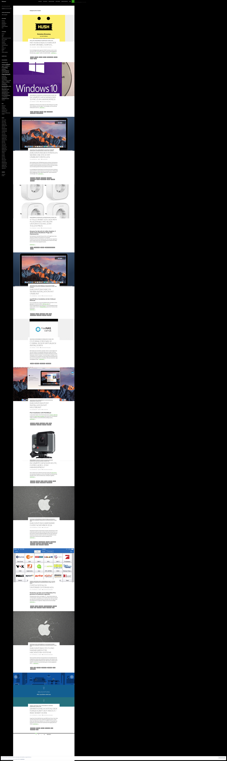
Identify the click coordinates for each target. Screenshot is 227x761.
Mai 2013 (3, 155)
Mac (10, 86)
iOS (35, 607)
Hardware (52, 149)
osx (7, 91)
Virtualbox (49, 363)
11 (44, 734)
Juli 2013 (3, 152)
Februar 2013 (4, 159)
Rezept (8, 92)
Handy (32, 607)
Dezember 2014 (4, 135)
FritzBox (54, 606)
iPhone (8, 82)
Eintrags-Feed (4, 108)
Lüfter (51, 543)
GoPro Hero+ (54, 472)
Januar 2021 (4, 121)
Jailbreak (5, 83)
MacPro (6, 87)
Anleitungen (58, 1)
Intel (50, 313)
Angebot (38, 481)
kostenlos (39, 607)
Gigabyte (38, 667)
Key (45, 111)
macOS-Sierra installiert (39, 416)
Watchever (3, 99)
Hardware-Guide (45, 543)
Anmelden (3, 107)
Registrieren (4, 105)
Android (31, 581)
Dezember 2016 (4, 128)
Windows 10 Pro (40, 113)
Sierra (48, 179)
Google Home (37, 247)
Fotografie (46, 460)
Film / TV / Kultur (40, 460)
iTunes (3, 83)
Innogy (42, 728)
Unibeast (49, 315)
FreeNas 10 (37, 363)
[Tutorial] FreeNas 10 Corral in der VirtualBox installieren (43, 343)
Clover (46, 285)
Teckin (32, 248)
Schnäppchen (49, 111)
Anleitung (32, 313)
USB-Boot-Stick (45, 303)
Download (36, 111)
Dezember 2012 (4, 162)
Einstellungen (50, 57)
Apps (33, 40)
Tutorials (51, 150)
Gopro (46, 481)
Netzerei (4, 1)
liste (8, 86)
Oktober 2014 (4, 138)
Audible (6, 66)
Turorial (44, 315)
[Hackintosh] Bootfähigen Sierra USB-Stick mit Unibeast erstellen (44, 155)
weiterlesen (54, 52)
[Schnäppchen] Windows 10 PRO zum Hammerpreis (43, 98)
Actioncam (33, 481)
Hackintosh (45, 1)
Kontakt (3, 175)
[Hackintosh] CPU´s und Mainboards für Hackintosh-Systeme (42, 650)
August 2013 (4, 151)
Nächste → (49, 734)
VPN (53, 607)
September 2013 (4, 149)
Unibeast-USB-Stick (53, 414)
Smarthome (33, 729)
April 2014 (3, 141)
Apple (31, 40)
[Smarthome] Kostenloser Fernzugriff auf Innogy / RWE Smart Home (43, 710)
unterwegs (49, 607)
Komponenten (4, 84)
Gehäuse (3, 72)
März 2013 (3, 158)
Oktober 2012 (4, 165)
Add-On (32, 57)
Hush (32, 58)
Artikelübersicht (38, 40)
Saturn (37, 482)
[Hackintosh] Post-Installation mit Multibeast (39, 405)
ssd (7, 93)
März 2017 (3, 127)
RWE (52, 728)
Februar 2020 (4, 122)
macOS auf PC (43, 179)
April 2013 (3, 156)
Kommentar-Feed (4, 110)
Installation (33, 179)
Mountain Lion (5, 89)
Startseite (40, 1)
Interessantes (44, 40)
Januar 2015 (4, 134)
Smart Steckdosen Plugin (50, 247)
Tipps (52, 40)
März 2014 (3, 142)
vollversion (33, 113)
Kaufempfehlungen (47, 95)
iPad (3, 82)
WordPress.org (4, 111)
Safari (35, 58)
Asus (31, 667)
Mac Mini (3, 87)
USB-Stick (32, 180)
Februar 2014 (4, 144)
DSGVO (45, 57)
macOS (38, 179)
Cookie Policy (22, 759)
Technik (49, 40)
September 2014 (4, 139)
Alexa (32, 247)
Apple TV (3, 66)
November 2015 (4, 131)
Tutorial (53, 179)
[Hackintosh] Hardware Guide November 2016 (42, 524)
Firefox (55, 57)
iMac (47, 313)
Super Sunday (49, 482)
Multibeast (39, 315)
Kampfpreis (33, 482)
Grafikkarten (32, 286)
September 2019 (4, 125)
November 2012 (4, 163)
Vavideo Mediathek (64, 1)
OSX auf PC (4, 92)
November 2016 (4, 129)
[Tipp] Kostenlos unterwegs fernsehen (42, 586)
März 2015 (3, 132)
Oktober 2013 (4, 148)
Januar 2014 (4, 145)
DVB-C (36, 606)
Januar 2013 (4, 161)
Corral (32, 363)
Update (7, 98)
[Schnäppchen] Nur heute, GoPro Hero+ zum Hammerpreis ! (43, 465)
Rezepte (3, 49)
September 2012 (4, 166)
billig (32, 111)
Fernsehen (41, 606)
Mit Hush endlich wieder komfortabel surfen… (43, 43)
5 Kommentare (45, 527)
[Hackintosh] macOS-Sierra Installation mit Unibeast (42, 291)
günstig (41, 111)
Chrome (36, 57)
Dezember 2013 (4, 146)
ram (37, 544)
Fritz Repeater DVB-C (48, 606)
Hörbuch (8, 80)
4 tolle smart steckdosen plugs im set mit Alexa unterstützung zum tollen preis (43, 222)
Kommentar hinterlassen (46, 101)
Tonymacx (41, 544)
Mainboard (33, 544)
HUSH (37, 52)
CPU (34, 667)
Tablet (44, 607)
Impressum (3, 174)
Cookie (41, 57)
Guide (5, 72)
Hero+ (54, 481)
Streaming (3, 95)
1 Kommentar (44, 159)
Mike (38, 101)
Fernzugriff (33, 728)
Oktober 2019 (4, 124)
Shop (70, 1)
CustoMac (5, 68)
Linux (2, 46)
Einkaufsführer (51, 1)
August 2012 (4, 168)
